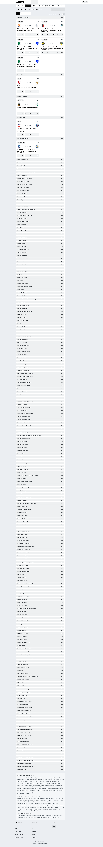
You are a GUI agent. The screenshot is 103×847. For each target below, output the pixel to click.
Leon (53, 823)
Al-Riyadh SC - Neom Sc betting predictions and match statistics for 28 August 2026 (51, 30)
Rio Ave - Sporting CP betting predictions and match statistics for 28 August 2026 (27, 108)
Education (53, 1)
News (29, 1)
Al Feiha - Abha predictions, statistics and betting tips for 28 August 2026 (28, 29)
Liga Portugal (20, 100)
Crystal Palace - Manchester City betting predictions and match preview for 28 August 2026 (27, 151)
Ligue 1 (19, 121)
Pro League (20, 21)
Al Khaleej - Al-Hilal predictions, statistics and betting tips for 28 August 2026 (28, 65)
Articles (47, 1)
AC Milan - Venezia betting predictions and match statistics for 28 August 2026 (28, 86)
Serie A (19, 78)
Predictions (35, 1)
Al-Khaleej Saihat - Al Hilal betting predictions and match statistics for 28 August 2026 (27, 48)
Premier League (21, 142)
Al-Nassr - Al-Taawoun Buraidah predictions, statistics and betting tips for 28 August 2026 (52, 48)
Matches (41, 1)
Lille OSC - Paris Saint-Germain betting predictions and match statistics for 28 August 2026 (27, 130)
